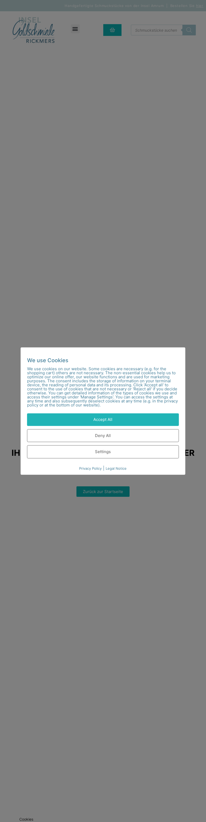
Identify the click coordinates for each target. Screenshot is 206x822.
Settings (103, 451)
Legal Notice (116, 468)
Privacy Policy (90, 468)
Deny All (103, 435)
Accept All (102, 419)
